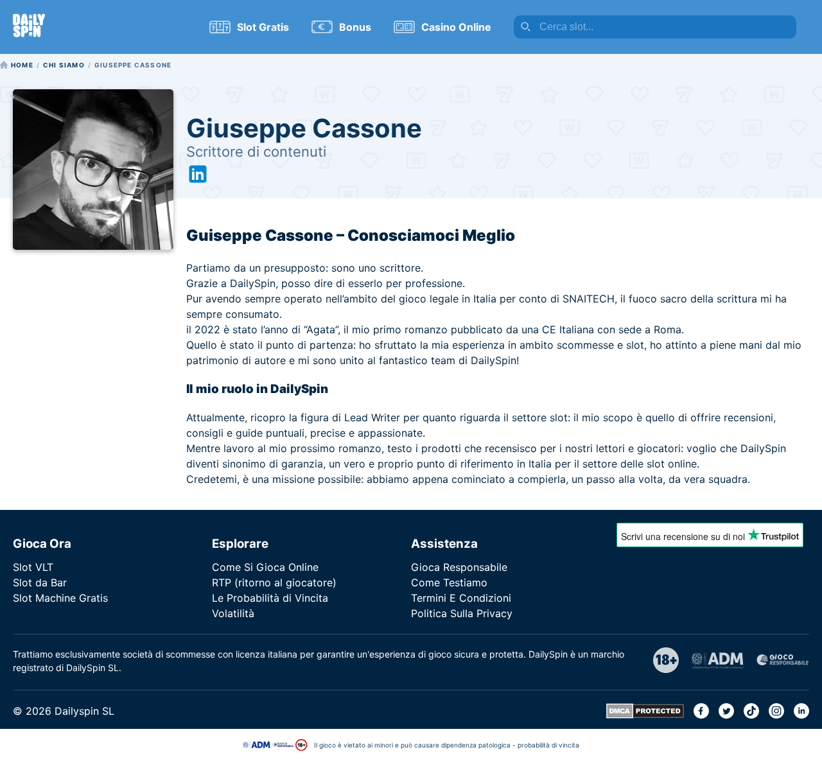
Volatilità (233, 613)
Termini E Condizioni (461, 597)
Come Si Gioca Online (265, 567)
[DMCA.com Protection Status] (645, 714)
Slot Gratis (263, 27)
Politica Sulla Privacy (461, 613)
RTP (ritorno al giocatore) (274, 582)
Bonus (355, 27)
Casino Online (456, 27)
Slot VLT (33, 567)
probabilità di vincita (548, 745)
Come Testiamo (449, 582)
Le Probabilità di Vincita (270, 597)
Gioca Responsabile (459, 567)
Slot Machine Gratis (60, 597)
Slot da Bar (40, 582)
